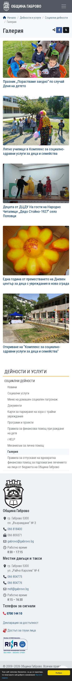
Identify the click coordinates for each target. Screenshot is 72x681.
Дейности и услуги (30, 17)
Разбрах (59, 672)
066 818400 (14, 529)
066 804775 (14, 576)
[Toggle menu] (64, 6)
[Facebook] (59, 30)
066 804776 (14, 583)
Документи (14, 405)
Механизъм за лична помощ (25, 445)
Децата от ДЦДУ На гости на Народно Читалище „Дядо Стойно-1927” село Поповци (32, 211)
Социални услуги (18, 393)
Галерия (12, 451)
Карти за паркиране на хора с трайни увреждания (31, 414)
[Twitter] (66, 30)
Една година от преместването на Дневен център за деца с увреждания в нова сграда (36, 281)
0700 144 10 (14, 613)
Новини (12, 387)
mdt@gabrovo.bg (18, 589)
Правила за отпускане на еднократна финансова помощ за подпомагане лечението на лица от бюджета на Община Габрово (37, 462)
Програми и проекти (20, 422)
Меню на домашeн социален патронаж (32, 399)
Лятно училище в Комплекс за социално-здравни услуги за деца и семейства (34, 151)
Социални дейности (56, 17)
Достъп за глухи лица (21, 630)
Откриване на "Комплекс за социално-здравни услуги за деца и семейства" (31, 349)
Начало (11, 17)
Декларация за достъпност (20, 623)
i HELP (11, 439)
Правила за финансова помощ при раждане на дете (35, 431)
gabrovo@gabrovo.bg (20, 541)
